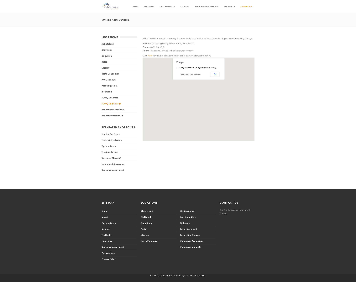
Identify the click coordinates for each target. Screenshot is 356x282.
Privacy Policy (109, 259)
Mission (105, 67)
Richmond (107, 91)
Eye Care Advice (110, 152)
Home (104, 211)
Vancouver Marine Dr (112, 115)
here (150, 56)
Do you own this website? (191, 74)
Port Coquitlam (109, 85)
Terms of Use (108, 253)
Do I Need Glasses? (111, 158)
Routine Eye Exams (111, 134)
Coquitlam (107, 56)
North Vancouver (110, 73)
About (105, 217)
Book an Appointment (113, 170)
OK (215, 74)
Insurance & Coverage (113, 164)
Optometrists (109, 146)
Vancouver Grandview (113, 109)
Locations (107, 241)
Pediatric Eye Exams (112, 140)
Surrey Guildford (110, 97)
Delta (104, 61)
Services (106, 229)
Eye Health (107, 235)
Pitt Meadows (109, 79)
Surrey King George (111, 103)
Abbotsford (108, 44)
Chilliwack (107, 50)
